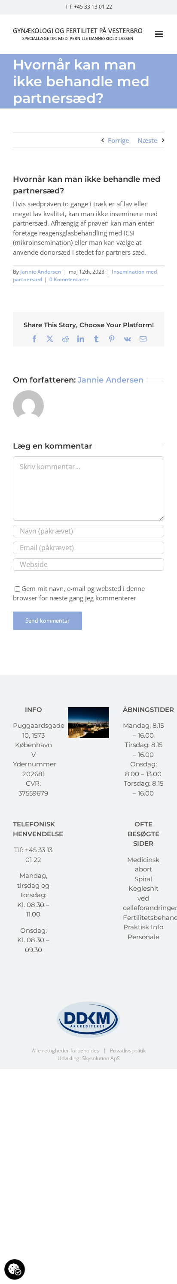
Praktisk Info (143, 927)
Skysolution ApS (101, 1058)
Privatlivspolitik (128, 1050)
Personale (143, 937)
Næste (147, 140)
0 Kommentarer (68, 279)
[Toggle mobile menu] (159, 34)
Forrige (118, 140)
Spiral (143, 879)
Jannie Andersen (40, 271)
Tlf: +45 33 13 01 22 (88, 6)
